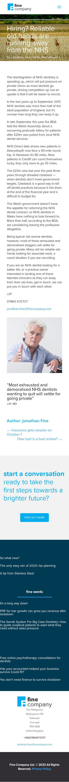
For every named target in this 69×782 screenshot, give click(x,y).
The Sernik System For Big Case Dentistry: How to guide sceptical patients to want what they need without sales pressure (33, 625)
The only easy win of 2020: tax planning (28, 565)
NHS (36, 57)
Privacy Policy (41, 769)
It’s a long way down (14, 603)
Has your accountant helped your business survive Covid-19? (29, 670)
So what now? (9, 558)
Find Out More (34, 517)
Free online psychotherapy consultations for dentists (30, 659)
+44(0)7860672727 (34, 737)
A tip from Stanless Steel (17, 573)
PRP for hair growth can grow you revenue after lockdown (33, 612)
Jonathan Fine (21, 57)
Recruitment (49, 57)
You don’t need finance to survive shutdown (30, 679)
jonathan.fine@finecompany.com (29, 309)
